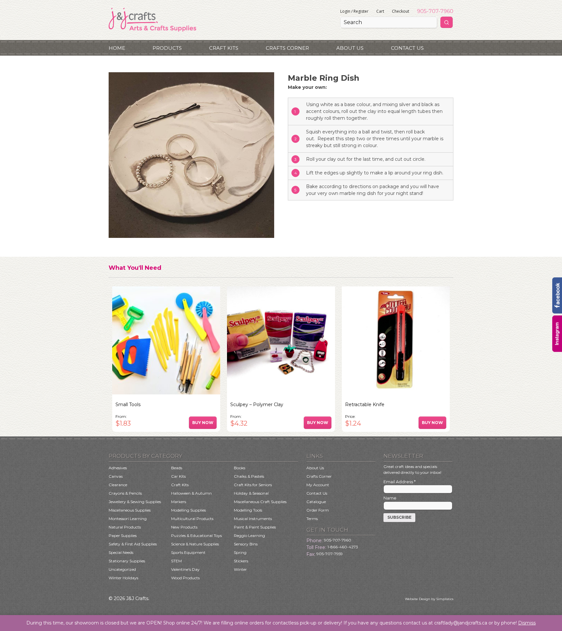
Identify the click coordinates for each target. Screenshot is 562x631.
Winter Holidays (123, 577)
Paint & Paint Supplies (255, 527)
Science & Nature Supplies (195, 544)
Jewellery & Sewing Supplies (135, 501)
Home (117, 48)
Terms (312, 518)
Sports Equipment (188, 552)
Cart (380, 11)
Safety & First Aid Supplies (133, 544)
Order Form (317, 510)
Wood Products (185, 577)
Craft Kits (223, 48)
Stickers (241, 560)
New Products (184, 527)
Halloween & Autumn (191, 493)
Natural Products (125, 527)
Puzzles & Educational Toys (196, 535)
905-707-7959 (329, 553)
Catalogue (316, 501)
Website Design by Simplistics (429, 599)
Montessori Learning (128, 518)
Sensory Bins (246, 544)
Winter (240, 569)
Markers (178, 501)
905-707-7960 (435, 11)
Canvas (116, 476)
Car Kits (178, 476)
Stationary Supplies (127, 560)
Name (389, 498)
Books (239, 467)
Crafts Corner (287, 48)
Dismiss (527, 623)
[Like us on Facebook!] (557, 312)
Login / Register (354, 11)
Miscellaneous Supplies (130, 510)
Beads (176, 467)
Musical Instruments (253, 518)
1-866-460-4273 (343, 546)
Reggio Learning (249, 535)
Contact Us (407, 48)
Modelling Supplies (188, 510)
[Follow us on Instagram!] (557, 350)
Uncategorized (122, 569)
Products (167, 48)
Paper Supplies (123, 535)
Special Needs (121, 552)
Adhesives (118, 467)
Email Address (399, 481)
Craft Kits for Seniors (253, 484)
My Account (317, 484)
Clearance (118, 484)
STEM (176, 560)
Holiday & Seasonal (251, 493)
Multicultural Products (192, 518)
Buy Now (202, 422)
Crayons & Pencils (125, 493)
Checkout (400, 11)
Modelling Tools (248, 510)
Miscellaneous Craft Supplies (260, 501)
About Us (350, 48)
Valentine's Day (185, 569)
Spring (240, 552)
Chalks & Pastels (249, 476)
